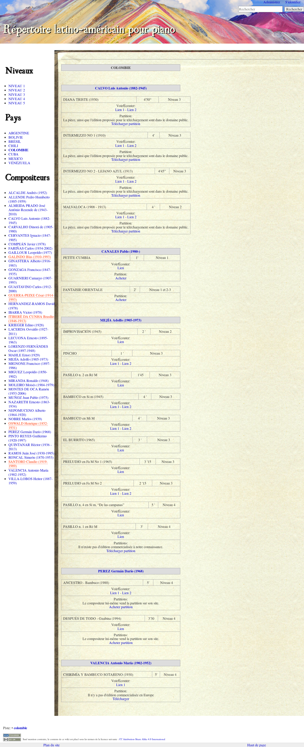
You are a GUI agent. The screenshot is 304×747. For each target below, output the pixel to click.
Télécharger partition (125, 123)
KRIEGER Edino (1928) (26, 325)
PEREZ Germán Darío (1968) (29, 431)
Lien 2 (131, 109)
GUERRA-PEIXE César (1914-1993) (31, 297)
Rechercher (294, 9)
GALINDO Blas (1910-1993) (29, 256)
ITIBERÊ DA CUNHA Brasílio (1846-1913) (31, 318)
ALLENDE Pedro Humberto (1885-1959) (29, 199)
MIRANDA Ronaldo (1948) (28, 380)
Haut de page (256, 745)
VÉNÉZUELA (19, 162)
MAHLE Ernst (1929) (24, 355)
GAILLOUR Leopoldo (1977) (30, 252)
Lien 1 (119, 109)
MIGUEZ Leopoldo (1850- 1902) (27, 373)
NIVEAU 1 (16, 85)
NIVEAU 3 (16, 94)
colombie (20, 727)
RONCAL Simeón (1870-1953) (30, 457)
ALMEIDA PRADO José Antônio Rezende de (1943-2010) (28, 209)
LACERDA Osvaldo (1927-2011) (28, 331)
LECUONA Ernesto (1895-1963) (28, 339)
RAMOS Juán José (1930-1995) (31, 453)
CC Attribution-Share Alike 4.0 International (142, 739)
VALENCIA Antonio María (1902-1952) (28, 472)
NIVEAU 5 (16, 103)
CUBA (13, 154)
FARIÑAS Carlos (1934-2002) (30, 248)
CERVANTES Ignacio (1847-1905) (29, 237)
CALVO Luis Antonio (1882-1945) (29, 220)
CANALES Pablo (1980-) (120, 251)
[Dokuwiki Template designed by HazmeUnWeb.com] (12, 734)
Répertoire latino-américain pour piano (89, 28)
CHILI (13, 145)
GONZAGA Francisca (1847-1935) (29, 271)
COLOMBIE (18, 149)
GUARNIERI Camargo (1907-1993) (30, 280)
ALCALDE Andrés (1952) (27, 192)
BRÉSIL (14, 141)
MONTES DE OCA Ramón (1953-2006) (28, 391)
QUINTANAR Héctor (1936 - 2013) (30, 446)
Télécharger (121, 698)
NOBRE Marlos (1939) (25, 418)
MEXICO (15, 158)
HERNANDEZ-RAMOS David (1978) (31, 305)
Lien (121, 267)
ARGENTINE (18, 133)
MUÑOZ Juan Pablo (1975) (28, 397)
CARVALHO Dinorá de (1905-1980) (30, 228)
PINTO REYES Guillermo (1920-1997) (27, 438)
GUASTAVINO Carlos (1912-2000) (30, 288)
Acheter (120, 278)
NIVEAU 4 (16, 98)
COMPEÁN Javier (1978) (27, 244)
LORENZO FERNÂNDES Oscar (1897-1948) (28, 348)
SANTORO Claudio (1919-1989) (28, 463)
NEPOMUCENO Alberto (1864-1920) (26, 412)
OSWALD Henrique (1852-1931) (28, 425)
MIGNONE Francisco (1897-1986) (29, 365)
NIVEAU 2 (16, 90)
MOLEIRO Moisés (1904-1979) (31, 384)
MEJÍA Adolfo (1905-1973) (28, 359)
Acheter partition (121, 606)
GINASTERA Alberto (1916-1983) (29, 262)
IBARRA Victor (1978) (25, 312)
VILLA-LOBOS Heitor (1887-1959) (30, 480)
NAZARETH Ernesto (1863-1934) (29, 404)
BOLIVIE (15, 137)
